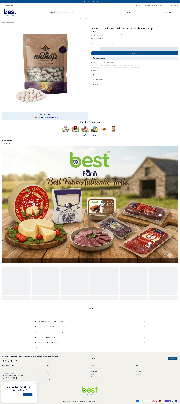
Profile (48, 379)
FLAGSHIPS (138, 374)
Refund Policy (94, 371)
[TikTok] (9, 5)
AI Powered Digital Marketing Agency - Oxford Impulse (87, 401)
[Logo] (10, 12)
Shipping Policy (94, 374)
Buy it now (134, 53)
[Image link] (66, 131)
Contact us (49, 376)
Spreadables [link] (114, 134)
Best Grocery (68, 401)
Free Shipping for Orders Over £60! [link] (90, 1)
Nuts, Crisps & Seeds (10, 22)
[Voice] (128, 12)
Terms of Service (95, 376)
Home (3, 22)
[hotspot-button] (33, 204)
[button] (173, 5)
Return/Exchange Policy (96, 369)
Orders (48, 382)
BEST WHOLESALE (139, 5)
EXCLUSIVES (138, 371)
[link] (90, 311)
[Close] (35, 383)
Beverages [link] (75, 134)
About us (49, 369)
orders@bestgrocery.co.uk (8, 373)
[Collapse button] (90, 316)
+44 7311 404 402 (8, 372)
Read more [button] (93, 70)
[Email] (11, 5)
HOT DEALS (138, 369)
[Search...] (130, 12)
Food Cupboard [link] (65, 134)
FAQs (48, 371)
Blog (48, 374)
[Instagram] (7, 5)
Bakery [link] (104, 134)
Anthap (93, 26)
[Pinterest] (5, 5)
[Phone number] (13, 5)
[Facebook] (3, 5)
